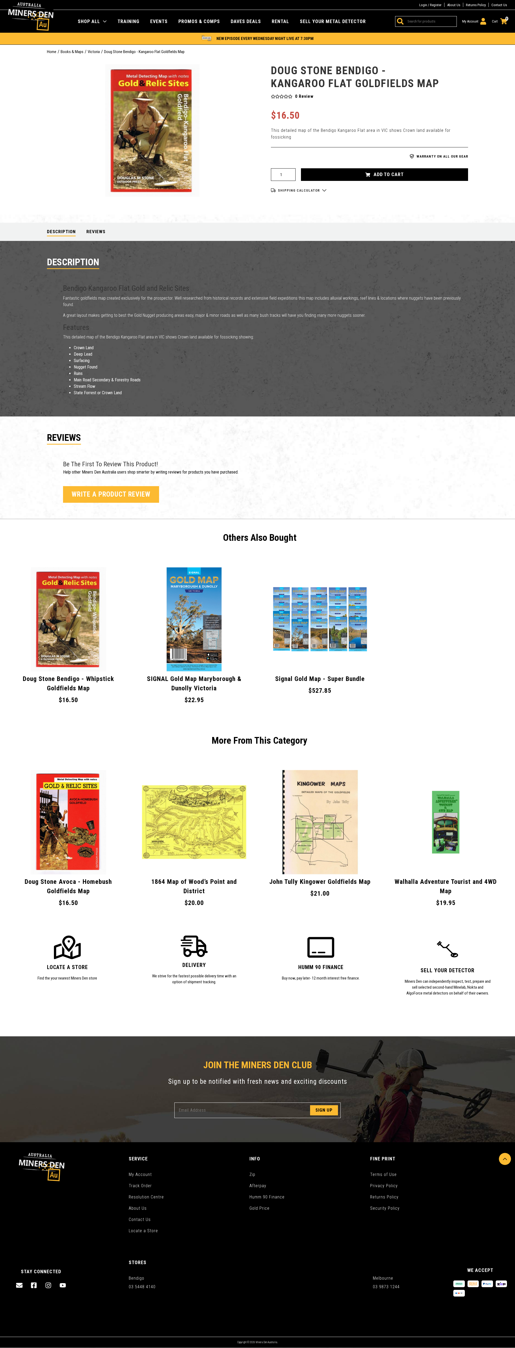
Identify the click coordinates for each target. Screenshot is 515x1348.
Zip (252, 1174)
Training (128, 21)
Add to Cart (388, 174)
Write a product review (111, 494)
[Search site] (399, 21)
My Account (140, 1174)
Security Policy (385, 1208)
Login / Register (430, 5)
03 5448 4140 (142, 1286)
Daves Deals (246, 21)
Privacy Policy (384, 1185)
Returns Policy (476, 5)
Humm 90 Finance (267, 1197)
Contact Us (499, 5)
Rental (280, 21)
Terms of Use (383, 1174)
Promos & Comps (199, 21)
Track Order (140, 1185)
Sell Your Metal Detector (333, 21)
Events (159, 21)
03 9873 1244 (386, 1286)
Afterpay (257, 1185)
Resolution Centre (146, 1197)
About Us (453, 5)
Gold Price (259, 1208)
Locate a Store (143, 1230)
